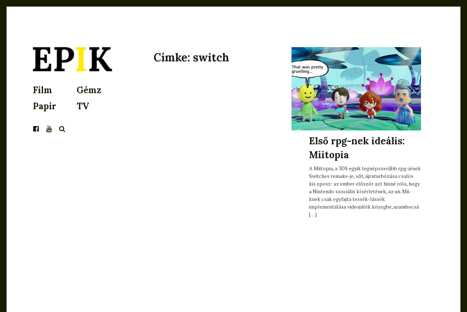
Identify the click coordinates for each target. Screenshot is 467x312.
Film (42, 90)
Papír (44, 106)
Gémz (89, 90)
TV (83, 106)
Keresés (62, 128)
